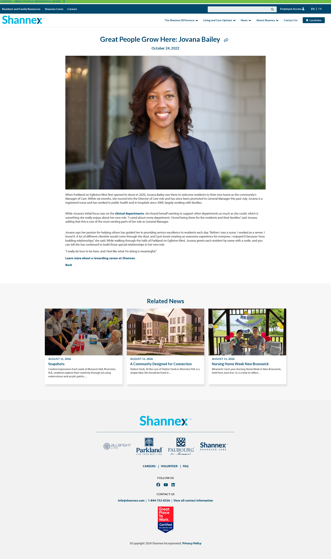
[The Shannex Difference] (196, 20)
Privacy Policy (191, 543)
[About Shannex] (276, 20)
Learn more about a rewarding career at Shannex (100, 258)
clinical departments (129, 213)
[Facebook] (158, 484)
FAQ (185, 466)
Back (68, 265)
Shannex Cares (54, 9)
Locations (315, 20)
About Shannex (264, 20)
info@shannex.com (131, 500)
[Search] (272, 9)
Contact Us (290, 20)
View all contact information (193, 500)
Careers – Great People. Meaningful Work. (30, 1)
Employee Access (291, 8)
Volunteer (169, 466)
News (243, 20)
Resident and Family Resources (21, 9)
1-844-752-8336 (159, 500)
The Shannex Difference (178, 20)
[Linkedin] (173, 484)
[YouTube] (166, 484)
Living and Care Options (217, 20)
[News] (249, 20)
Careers (72, 9)
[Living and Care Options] (234, 20)
